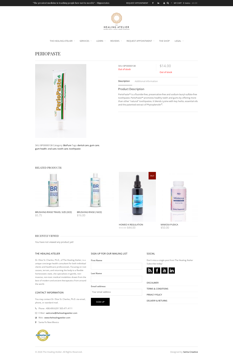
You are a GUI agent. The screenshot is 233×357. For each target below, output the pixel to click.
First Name (96, 260)
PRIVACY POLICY (154, 294)
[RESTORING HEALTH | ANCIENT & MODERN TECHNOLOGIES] (116, 28)
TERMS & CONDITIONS (157, 288)
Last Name (96, 273)
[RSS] (150, 270)
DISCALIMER (152, 282)
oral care (52, 148)
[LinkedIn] (172, 270)
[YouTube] (164, 270)
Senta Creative (190, 351)
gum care (94, 145)
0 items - (190, 3)
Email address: (98, 286)
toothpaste (75, 148)
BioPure (67, 145)
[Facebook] (157, 270)
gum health (41, 148)
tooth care (62, 148)
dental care (83, 145)
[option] (68, 101)
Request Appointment (137, 3)
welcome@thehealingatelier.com (61, 313)
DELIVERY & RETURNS (157, 300)
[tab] (125, 81)
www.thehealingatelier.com (57, 317)
